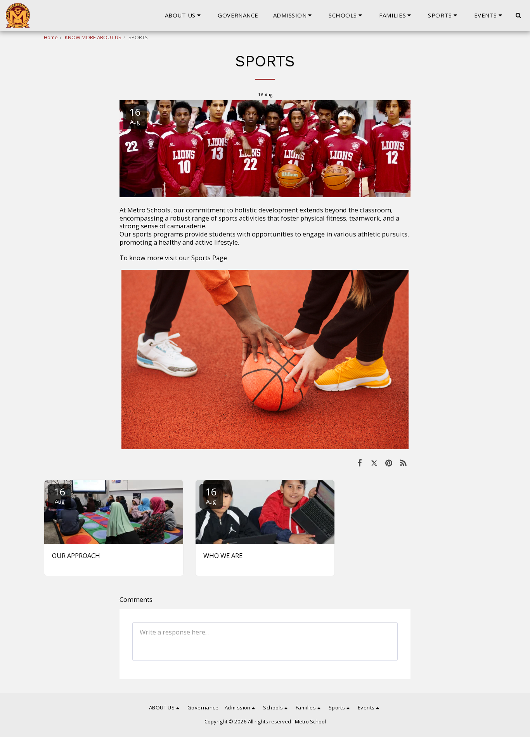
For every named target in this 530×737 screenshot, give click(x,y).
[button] (184, 15)
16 (60, 495)
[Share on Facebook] (359, 462)
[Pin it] (388, 462)
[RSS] (403, 462)
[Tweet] (374, 462)
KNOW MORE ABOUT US (93, 37)
